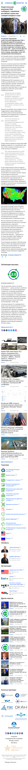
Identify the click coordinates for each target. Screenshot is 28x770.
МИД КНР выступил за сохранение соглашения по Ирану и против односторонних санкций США (17, 604)
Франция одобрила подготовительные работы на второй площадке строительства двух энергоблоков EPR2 (12, 454)
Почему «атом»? (14, 740)
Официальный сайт (6, 327)
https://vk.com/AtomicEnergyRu (13, 330)
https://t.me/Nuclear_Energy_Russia (9, 330)
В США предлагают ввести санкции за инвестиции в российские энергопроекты (17, 638)
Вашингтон (16, 588)
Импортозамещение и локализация (13, 484)
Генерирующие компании (17, 578)
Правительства (14, 572)
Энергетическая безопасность (15, 514)
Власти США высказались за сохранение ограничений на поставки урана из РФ (17, 613)
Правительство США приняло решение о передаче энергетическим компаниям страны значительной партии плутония (18, 629)
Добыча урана (10, 475)
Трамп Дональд (14, 547)
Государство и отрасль (13, 480)
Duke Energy (13, 591)
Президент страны (15, 550)
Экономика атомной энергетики (12, 494)
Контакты (14, 742)
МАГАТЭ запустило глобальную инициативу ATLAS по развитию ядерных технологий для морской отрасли (12, 430)
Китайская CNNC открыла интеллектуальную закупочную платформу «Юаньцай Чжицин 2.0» (11, 405)
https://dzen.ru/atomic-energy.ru (7, 330)
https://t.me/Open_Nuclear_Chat (11, 330)
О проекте (14, 736)
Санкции (8, 509)
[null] (21, 36)
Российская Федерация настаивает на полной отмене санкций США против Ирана (17, 671)
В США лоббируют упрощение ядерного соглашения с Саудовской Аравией (18, 621)
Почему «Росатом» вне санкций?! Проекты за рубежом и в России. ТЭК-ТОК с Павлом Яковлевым (18, 655)
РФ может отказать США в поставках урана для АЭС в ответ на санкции (17, 647)
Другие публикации (6, 461)
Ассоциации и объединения (18, 586)
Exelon (11, 576)
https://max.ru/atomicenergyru (2, 330)
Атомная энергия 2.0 (14, 255)
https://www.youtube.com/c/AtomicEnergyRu (16, 330)
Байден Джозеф (14, 556)
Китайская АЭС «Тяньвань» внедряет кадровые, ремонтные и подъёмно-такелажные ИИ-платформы (12, 381)
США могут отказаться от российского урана (16, 663)
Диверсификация (11, 519)
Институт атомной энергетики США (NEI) (16, 583)
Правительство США (16, 549)
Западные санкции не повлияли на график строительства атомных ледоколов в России (16, 680)
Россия (8, 538)
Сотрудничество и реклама (14, 738)
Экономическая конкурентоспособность (13, 523)
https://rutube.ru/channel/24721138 (4, 330)
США (7, 533)
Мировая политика (12, 504)
